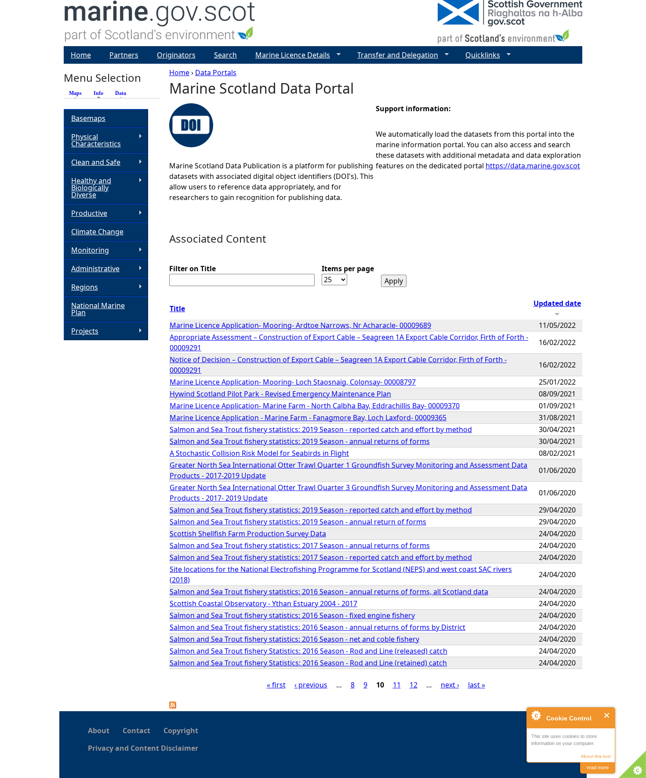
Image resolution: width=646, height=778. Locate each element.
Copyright (180, 730)
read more (598, 767)
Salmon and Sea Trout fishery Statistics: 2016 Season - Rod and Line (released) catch (308, 651)
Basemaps (88, 118)
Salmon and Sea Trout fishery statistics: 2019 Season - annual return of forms (298, 522)
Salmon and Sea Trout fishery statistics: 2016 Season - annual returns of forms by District (317, 627)
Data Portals (215, 72)
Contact (136, 730)
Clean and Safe (92, 162)
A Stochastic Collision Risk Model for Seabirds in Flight (259, 453)
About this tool (595, 756)
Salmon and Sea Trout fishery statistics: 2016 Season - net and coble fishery (294, 639)
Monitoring (86, 250)
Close (607, 715)
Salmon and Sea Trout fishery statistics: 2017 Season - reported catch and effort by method (321, 557)
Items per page (348, 268)
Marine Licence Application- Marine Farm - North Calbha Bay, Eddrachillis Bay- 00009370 (315, 406)
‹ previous (310, 685)
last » (476, 685)
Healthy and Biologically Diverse (87, 188)
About (98, 730)
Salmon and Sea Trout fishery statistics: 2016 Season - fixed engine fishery (292, 615)
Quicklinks (479, 55)
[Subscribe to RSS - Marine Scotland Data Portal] (172, 706)
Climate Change (97, 231)
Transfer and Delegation (394, 55)
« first (276, 685)
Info (101, 93)
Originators (176, 55)
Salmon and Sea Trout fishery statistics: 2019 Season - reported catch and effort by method (321, 429)
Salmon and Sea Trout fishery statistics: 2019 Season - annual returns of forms (300, 441)
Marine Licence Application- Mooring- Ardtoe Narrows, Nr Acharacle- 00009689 (300, 325)
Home (179, 72)
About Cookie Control (535, 715)
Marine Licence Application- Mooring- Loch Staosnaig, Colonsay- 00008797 (293, 382)
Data (120, 93)
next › (450, 685)
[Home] (160, 23)
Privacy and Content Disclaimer (143, 748)
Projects (81, 331)
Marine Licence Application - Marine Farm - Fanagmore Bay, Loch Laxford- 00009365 (308, 417)
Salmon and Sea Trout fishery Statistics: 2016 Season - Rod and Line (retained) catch (308, 663)
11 (397, 685)
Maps (75, 93)
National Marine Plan (98, 309)
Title (177, 308)
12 (413, 685)
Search (225, 55)
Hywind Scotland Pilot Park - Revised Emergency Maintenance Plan (280, 394)
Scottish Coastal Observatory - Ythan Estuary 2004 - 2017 (263, 603)
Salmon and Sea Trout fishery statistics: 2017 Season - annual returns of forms (300, 545)
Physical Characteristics (92, 140)
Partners (123, 55)
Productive (85, 213)
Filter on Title (192, 268)
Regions (81, 287)
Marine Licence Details (289, 55)
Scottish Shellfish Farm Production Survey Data (248, 533)
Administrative (92, 269)
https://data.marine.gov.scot (533, 166)
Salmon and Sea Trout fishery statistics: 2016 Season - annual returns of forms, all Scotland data (329, 591)
